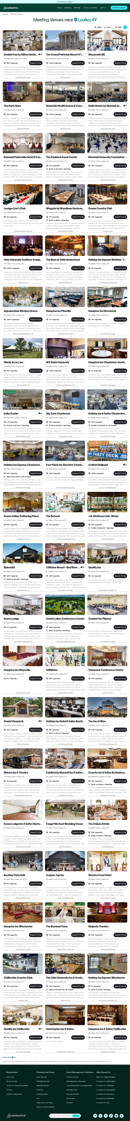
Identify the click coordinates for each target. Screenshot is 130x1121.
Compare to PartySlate (105, 1098)
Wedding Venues (42, 1081)
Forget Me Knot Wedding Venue (64, 823)
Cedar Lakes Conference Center (65, 618)
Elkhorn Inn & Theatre (16, 772)
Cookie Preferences (14, 1094)
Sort (109, 27)
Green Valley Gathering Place (21, 516)
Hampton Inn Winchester (18, 926)
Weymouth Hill (96, 54)
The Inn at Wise (97, 721)
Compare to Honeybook (105, 1090)
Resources (70, 1098)
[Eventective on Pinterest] (106, 1116)
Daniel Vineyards (14, 721)
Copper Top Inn (55, 875)
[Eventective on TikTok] (111, 1116)
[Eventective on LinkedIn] (122, 1116)
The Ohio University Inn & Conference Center (72, 977)
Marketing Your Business (76, 1081)
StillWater (52, 670)
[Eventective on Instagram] (100, 1116)
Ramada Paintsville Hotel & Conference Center (31, 157)
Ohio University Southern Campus (23, 259)
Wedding (67, 8)
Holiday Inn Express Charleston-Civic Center (30, 464)
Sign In (103, 8)
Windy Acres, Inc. (14, 362)
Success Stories (72, 1094)
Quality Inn (94, 567)
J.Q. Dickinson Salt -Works (103, 516)
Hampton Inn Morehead (102, 311)
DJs (37, 1098)
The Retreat (53, 516)
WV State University (57, 362)
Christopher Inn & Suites (60, 1029)
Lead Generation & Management (79, 1086)
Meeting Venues (42, 1086)
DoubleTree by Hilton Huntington (22, 54)
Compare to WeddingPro (105, 1081)
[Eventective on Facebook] (95, 1116)
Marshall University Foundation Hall (108, 157)
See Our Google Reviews (105, 1077)
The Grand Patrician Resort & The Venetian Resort (75, 54)
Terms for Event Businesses (17, 1086)
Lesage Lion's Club (15, 208)
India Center (11, 413)
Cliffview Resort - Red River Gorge (66, 567)
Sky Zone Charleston (58, 413)
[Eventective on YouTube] (116, 1116)
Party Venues (41, 1077)
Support (69, 1103)
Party (60, 8)
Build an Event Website (45, 1107)
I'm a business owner (64, 2)
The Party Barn (12, 105)
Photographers (42, 1094)
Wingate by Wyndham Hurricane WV (67, 208)
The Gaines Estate (99, 823)
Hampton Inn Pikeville (58, 311)
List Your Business (90, 8)
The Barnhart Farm (57, 926)
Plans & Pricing (72, 1077)
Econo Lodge (11, 618)
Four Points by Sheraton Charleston (66, 464)
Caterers (39, 1090)
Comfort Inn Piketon (99, 618)
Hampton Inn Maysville (17, 670)
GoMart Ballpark (98, 464)
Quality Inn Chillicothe (17, 1029)
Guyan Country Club (100, 208)
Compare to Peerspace (105, 1094)
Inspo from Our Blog (44, 1103)
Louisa (5, 14)
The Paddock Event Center (61, 157)
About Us (10, 1077)
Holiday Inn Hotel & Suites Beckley (65, 721)
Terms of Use (11, 1081)
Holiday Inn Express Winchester (106, 977)
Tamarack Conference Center (106, 670)
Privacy (9, 1090)
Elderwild (9, 567)
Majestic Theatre (98, 926)
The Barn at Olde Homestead (63, 259)
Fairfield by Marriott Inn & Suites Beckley (69, 772)
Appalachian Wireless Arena (20, 311)
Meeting (77, 8)
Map (119, 27)
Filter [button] (99, 27)
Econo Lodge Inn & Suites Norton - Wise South (30, 823)
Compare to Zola (102, 1103)
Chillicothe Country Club (18, 977)
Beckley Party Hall (14, 875)
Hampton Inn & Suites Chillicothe (107, 1029)
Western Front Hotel (99, 875)
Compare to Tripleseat (105, 1086)
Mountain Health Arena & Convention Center (72, 105)
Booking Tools (71, 1090)
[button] (125, 27)
